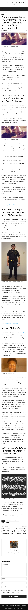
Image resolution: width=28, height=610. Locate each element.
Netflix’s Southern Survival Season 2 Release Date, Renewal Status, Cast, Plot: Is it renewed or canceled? (7, 532)
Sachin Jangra (4, 30)
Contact (12, 605)
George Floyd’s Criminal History (13, 205)
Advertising (24, 605)
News (6, 12)
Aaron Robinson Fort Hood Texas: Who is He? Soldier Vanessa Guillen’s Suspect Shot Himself (20, 531)
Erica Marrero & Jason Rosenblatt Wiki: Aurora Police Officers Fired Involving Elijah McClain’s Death (13, 22)
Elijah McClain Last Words (11, 323)
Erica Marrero (15, 520)
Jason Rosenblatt (5, 522)
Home (2, 12)
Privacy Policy (17, 605)
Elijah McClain (8, 520)
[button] (2, 9)
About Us (7, 605)
